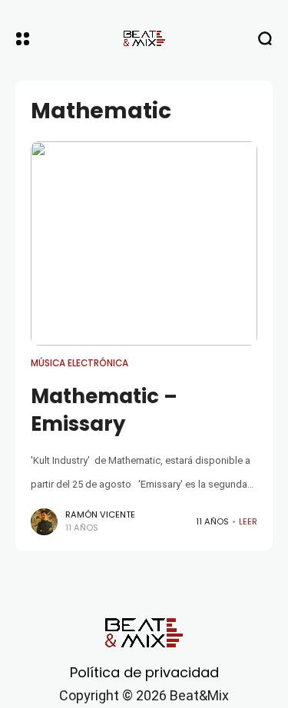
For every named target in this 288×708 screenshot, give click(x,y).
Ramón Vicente (100, 514)
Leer (248, 521)
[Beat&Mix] (144, 38)
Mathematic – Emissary (104, 410)
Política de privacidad (144, 672)
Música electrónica (79, 363)
